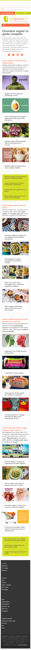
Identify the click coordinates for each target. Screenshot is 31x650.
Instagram (25, 636)
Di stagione (5, 611)
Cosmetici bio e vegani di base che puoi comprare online (14, 546)
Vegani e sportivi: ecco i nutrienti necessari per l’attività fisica (14, 184)
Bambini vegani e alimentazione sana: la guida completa (15, 167)
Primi (3, 580)
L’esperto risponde (7, 618)
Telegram (18, 636)
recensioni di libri (18, 326)
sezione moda (19, 440)
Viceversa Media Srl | (23, 644)
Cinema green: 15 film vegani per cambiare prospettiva (14, 394)
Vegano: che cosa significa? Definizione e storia (14, 94)
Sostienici (16, 638)
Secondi (4, 582)
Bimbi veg (4, 608)
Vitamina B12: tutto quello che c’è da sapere (15, 190)
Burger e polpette (6, 585)
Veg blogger (5, 589)
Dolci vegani (5, 587)
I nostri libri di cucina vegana (14, 373)
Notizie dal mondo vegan (8, 621)
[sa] (2, 9)
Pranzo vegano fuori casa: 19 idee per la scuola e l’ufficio (14, 484)
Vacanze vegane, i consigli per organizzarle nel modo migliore (15, 462)
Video (3, 599)
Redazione (4, 565)
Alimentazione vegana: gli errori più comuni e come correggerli (15, 196)
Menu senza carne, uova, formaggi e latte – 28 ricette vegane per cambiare (14, 284)
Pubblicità (4, 570)
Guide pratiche (6, 601)
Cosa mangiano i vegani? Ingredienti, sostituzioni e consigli (13, 261)
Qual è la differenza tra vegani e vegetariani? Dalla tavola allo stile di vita (15, 118)
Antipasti (4, 578)
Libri (3, 625)
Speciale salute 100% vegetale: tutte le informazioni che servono (15, 143)
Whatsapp (12, 636)
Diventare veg (5, 606)
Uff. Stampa (5, 568)
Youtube (10, 638)
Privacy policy (24, 638)
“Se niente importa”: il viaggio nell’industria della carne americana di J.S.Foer (15, 417)
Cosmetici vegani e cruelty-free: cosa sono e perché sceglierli (15, 506)
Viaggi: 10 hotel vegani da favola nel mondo (15, 552)
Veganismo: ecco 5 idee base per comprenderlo (15, 352)
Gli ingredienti (5, 604)
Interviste (4, 623)
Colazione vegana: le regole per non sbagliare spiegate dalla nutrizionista (15, 237)
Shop (3, 628)
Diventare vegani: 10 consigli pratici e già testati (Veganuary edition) (15, 177)
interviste (5, 327)
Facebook (4, 638)
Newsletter (5, 636)
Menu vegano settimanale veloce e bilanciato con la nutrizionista (13, 308)
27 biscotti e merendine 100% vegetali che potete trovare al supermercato (15, 529)
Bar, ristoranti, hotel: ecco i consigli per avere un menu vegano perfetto (15, 539)
